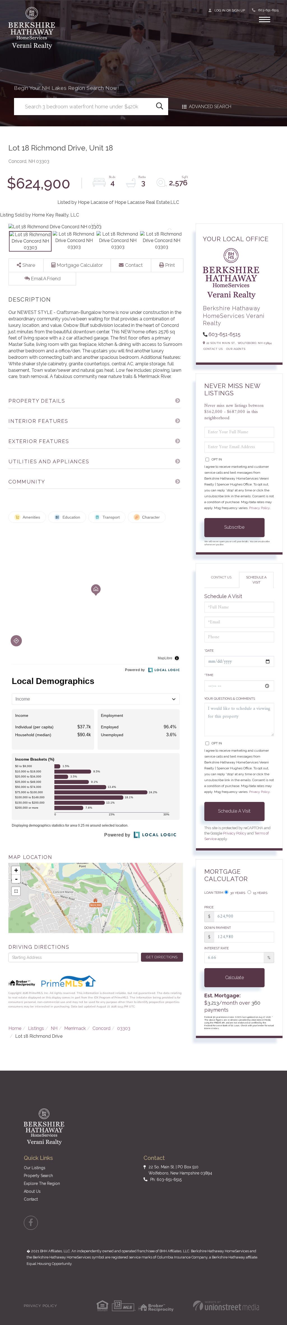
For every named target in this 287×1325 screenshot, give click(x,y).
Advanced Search (210, 106)
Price (209, 907)
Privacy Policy (259, 508)
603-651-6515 (268, 10)
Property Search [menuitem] (38, 1175)
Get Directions (162, 957)
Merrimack (75, 1028)
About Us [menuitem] (32, 1191)
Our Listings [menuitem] (34, 1168)
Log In (219, 10)
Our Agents (236, 348)
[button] (159, 106)
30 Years (237, 893)
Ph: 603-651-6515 (166, 1179)
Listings (36, 1028)
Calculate (234, 977)
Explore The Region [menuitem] (42, 1183)
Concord (101, 1028)
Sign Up (238, 10)
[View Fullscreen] (16, 891)
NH (54, 1028)
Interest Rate (216, 948)
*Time (208, 675)
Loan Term (213, 893)
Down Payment (217, 928)
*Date (209, 651)
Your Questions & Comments (229, 699)
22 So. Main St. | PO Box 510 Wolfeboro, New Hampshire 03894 (180, 1170)
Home (14, 1028)
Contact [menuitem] (31, 1199)
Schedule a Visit (256, 579)
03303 (123, 1028)
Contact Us (213, 348)
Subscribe (234, 527)
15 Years (259, 893)
